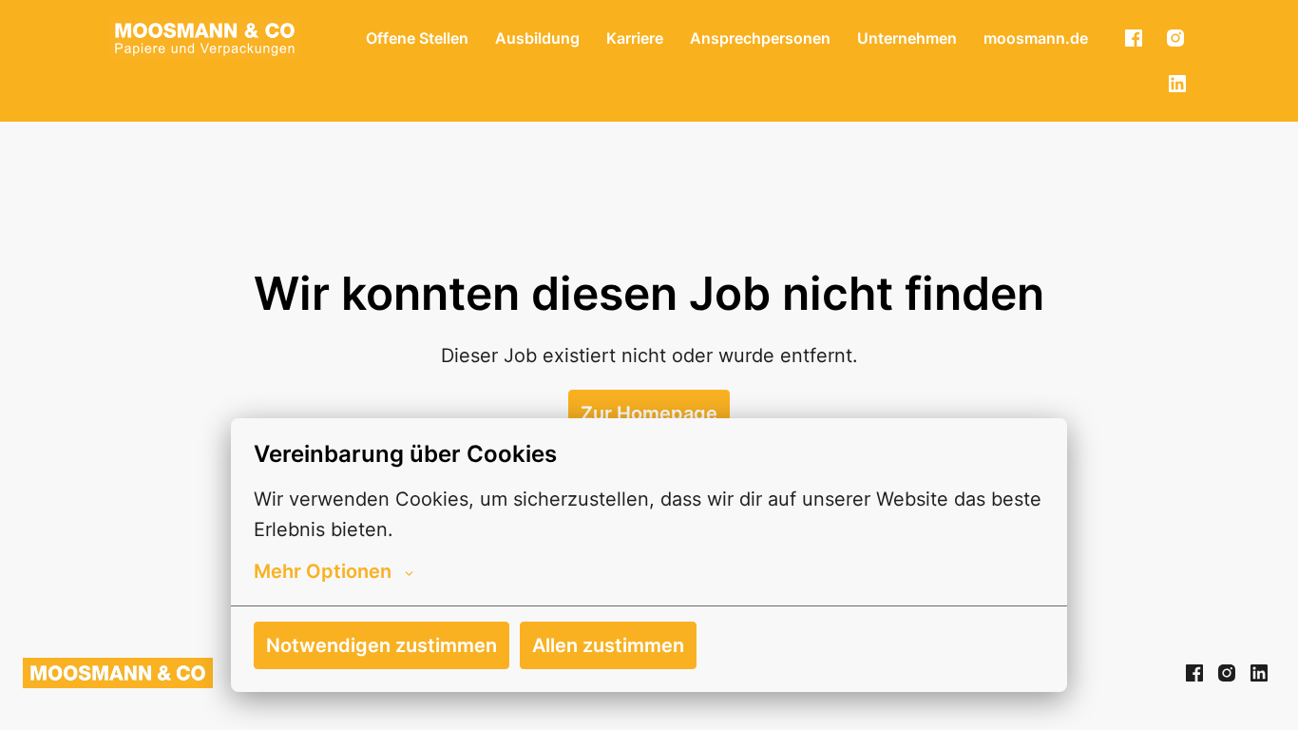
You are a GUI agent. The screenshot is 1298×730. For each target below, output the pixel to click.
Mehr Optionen (322, 571)
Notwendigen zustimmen (381, 645)
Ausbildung (537, 38)
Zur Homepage (649, 413)
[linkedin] (1177, 84)
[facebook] (1134, 38)
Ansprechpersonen (760, 38)
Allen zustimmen (608, 645)
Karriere (634, 38)
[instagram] (1175, 38)
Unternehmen (907, 38)
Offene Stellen (417, 38)
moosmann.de (1035, 38)
